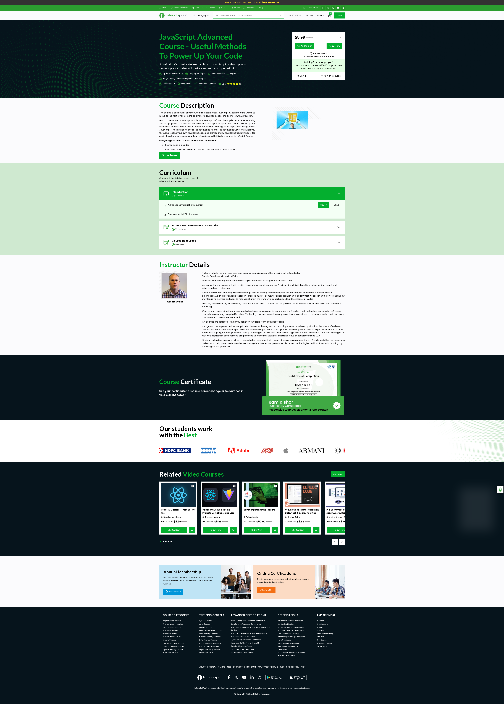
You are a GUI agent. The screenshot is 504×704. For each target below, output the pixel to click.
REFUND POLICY (278, 667)
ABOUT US (202, 667)
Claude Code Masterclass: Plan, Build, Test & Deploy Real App (302, 511)
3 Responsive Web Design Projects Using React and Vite (218, 511)
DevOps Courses (205, 627)
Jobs (197, 8)
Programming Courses (172, 621)
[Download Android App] (274, 677)
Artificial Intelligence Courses (210, 630)
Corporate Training (254, 8)
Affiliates (320, 637)
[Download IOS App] (297, 677)
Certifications (294, 15)
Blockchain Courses (207, 653)
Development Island (172, 517)
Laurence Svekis (218, 73)
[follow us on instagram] (259, 677)
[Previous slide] (335, 542)
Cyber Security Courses (172, 627)
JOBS (229, 667)
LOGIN (340, 15)
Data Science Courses (208, 640)
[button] (160, 541)
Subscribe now (175, 591)
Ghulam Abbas (294, 517)
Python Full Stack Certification (242, 649)
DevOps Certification (286, 624)
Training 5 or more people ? (318, 62)
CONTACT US (238, 667)
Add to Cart (306, 46)
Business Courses (170, 634)
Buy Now (336, 46)
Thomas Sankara (212, 517)
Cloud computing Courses (210, 643)
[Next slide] (342, 542)
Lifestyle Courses (169, 640)
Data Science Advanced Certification (246, 624)
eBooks (320, 15)
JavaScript (199, 78)
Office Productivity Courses (173, 646)
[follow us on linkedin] (252, 677)
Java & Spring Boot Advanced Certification (248, 621)
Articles (237, 8)
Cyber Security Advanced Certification (246, 640)
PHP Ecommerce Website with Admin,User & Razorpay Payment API (342, 513)
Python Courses (205, 621)
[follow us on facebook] (229, 677)
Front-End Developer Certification (291, 630)
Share (303, 75)
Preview (323, 205)
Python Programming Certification (291, 637)
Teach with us (312, 8)
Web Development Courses (173, 643)
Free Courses (322, 640)
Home (165, 8)
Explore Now (267, 590)
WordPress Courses (170, 653)
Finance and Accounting (173, 624)
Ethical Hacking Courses (209, 646)
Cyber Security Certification (288, 643)
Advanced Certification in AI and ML (245, 643)
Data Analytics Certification (242, 652)
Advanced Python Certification (243, 636)
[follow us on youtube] (244, 677)
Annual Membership (325, 634)
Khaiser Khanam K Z (337, 517)
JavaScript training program (259, 509)
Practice (224, 8)
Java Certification (285, 640)
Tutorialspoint (252, 517)
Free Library (210, 8)
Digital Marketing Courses (173, 650)
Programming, (169, 78)
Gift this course (332, 75)
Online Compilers (181, 8)
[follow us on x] (236, 677)
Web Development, (185, 78)
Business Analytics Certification (290, 621)
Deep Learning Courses (208, 634)
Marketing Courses (170, 630)
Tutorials (320, 630)
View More (338, 474)
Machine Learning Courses (210, 637)
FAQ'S (303, 667)
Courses (309, 15)
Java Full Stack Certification (242, 646)
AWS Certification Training (288, 634)
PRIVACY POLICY (264, 667)
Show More (169, 155)
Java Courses (205, 624)
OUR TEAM (212, 667)
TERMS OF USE (250, 667)
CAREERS (221, 667)
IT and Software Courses (172, 637)
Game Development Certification (291, 627)
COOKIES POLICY (292, 667)
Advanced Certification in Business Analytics (249, 633)
